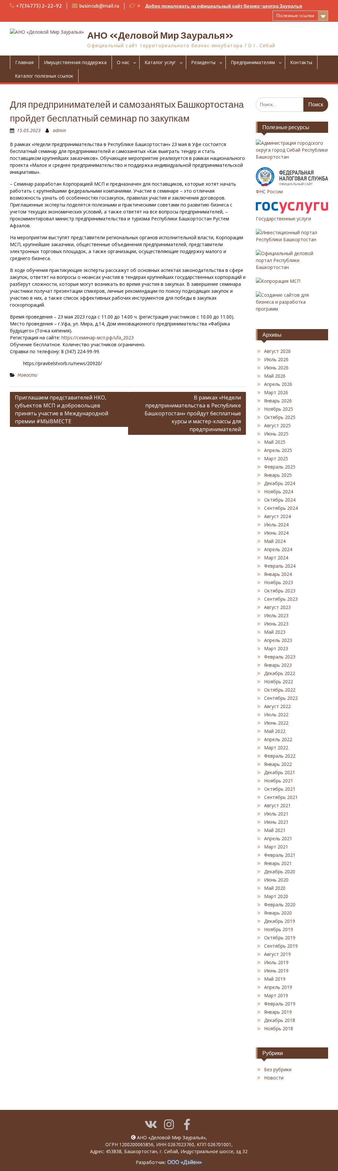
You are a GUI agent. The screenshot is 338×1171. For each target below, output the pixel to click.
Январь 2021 (278, 863)
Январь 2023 (278, 665)
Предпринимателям (253, 62)
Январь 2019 (278, 1012)
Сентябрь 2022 (281, 698)
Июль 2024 (276, 524)
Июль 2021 (276, 814)
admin (59, 130)
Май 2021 (275, 830)
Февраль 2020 (279, 904)
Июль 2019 (276, 962)
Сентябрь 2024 (281, 508)
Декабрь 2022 (279, 673)
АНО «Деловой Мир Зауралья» (160, 35)
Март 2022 (276, 747)
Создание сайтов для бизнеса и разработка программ (282, 302)
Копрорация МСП (280, 281)
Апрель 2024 (278, 549)
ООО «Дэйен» (184, 1162)
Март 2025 (276, 458)
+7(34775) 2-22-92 (39, 6)
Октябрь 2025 (279, 417)
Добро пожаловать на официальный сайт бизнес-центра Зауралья (223, 6)
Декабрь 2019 (279, 921)
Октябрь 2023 (279, 590)
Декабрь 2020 (279, 871)
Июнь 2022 (276, 723)
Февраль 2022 (279, 756)
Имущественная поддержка (75, 62)
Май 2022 (275, 731)
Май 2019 (275, 979)
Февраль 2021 (279, 855)
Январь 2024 (278, 574)
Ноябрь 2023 (278, 582)
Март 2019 (276, 995)
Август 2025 (277, 425)
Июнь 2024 (276, 533)
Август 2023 (277, 607)
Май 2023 (275, 632)
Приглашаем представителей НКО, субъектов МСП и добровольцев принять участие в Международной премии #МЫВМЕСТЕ (61, 409)
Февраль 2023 (279, 657)
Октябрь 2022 (279, 690)
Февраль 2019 (279, 1004)
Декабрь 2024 (279, 483)
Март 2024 (276, 557)
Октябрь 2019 (279, 937)
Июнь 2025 (276, 434)
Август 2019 (277, 954)
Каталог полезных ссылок (44, 76)
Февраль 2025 (279, 467)
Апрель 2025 (278, 450)
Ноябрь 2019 (278, 929)
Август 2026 (277, 351)
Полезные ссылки (295, 16)
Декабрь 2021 (279, 772)
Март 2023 (276, 648)
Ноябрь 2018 (278, 1028)
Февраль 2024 (279, 566)
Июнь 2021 (276, 822)
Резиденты (203, 62)
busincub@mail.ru (99, 6)
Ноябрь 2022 (278, 681)
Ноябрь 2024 (278, 491)
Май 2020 (275, 888)
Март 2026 (276, 392)
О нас (123, 62)
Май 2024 (275, 541)
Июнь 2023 (276, 624)
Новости (27, 375)
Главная (24, 62)
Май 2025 (275, 442)
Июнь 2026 (276, 367)
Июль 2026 (276, 359)
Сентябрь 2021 (281, 797)
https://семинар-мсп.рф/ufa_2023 (97, 337)
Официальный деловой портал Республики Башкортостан (284, 260)
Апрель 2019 (278, 987)
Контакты (301, 62)
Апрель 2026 (278, 384)
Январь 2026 (278, 400)
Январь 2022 (278, 764)
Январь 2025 (278, 475)
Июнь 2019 (276, 970)
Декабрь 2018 (279, 1020)
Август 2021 (277, 805)
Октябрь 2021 (279, 789)
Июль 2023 (276, 615)
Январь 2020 (278, 913)
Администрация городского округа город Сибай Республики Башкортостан (292, 150)
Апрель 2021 (278, 838)
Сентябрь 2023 (281, 599)
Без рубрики (277, 1069)
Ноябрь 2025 (278, 409)
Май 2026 (275, 376)
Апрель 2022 (278, 739)
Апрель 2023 (278, 640)
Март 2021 (276, 847)
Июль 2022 (276, 714)
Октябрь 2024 (279, 500)
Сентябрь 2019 (281, 946)
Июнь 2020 (276, 880)
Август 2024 (277, 516)
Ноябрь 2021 (278, 780)
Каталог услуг (160, 62)
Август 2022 (277, 706)
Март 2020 (276, 896)
